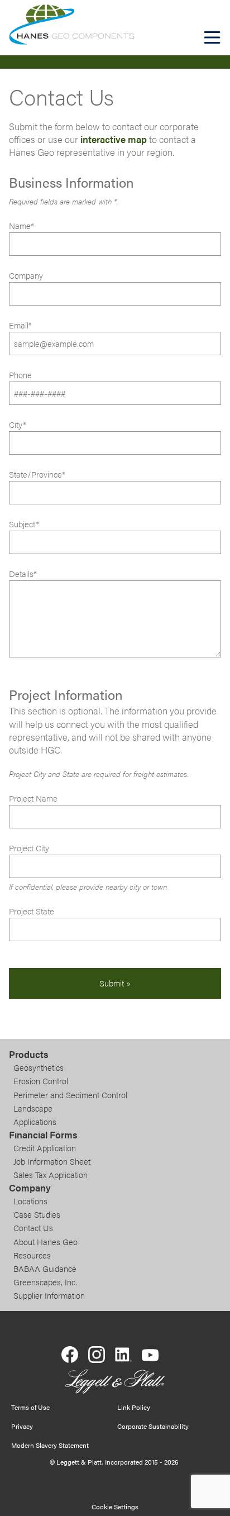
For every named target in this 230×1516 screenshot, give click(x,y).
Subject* (24, 524)
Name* (21, 226)
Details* (23, 574)
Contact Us (33, 1228)
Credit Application (44, 1148)
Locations (30, 1201)
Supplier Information (49, 1295)
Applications (34, 1121)
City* (17, 424)
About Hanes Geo (45, 1242)
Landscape (32, 1108)
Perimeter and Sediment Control (70, 1095)
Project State (31, 911)
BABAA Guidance (44, 1268)
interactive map (113, 139)
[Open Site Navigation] (212, 37)
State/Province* (37, 474)
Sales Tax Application (50, 1175)
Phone (20, 375)
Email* (20, 325)
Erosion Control (40, 1081)
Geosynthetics (38, 1067)
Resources (32, 1255)
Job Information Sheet (51, 1161)
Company (26, 275)
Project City (29, 848)
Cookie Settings (115, 1506)
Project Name (33, 798)
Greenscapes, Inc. (45, 1282)
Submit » (115, 983)
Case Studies (36, 1214)
